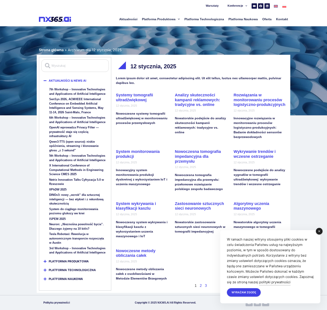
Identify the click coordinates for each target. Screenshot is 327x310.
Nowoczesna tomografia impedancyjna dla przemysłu (198, 156)
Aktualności (128, 19)
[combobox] (75, 65)
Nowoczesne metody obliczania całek (135, 253)
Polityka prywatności (56, 302)
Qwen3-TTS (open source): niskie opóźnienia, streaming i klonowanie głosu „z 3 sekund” (74, 146)
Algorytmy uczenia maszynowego (251, 206)
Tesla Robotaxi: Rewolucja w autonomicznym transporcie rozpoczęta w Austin (76, 238)
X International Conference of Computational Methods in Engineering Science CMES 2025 (76, 170)
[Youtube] (254, 6)
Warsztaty (212, 5)
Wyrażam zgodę (244, 292)
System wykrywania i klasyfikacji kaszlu (136, 206)
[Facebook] (260, 6)
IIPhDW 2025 (58, 189)
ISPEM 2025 (57, 219)
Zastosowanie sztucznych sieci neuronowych (199, 206)
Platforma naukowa (243, 19)
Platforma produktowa (159, 19)
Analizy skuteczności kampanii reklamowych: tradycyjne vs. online (197, 100)
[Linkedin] (267, 6)
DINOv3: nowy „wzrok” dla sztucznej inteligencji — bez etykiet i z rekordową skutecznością (76, 199)
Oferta (267, 19)
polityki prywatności (275, 282)
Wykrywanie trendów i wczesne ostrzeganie (255, 154)
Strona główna (51, 50)
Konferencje (235, 5)
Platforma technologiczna (204, 19)
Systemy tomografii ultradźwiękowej (134, 97)
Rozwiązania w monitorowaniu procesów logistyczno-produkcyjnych (259, 100)
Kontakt (282, 19)
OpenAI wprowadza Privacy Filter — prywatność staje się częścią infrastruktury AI (74, 132)
